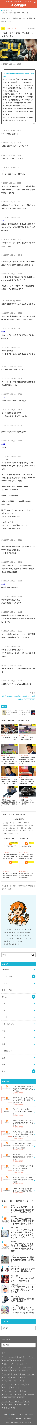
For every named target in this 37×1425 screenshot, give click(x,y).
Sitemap (12, 1414)
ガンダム (6, 1374)
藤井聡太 (6, 1408)
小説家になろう (8, 1051)
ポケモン (24, 1391)
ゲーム (4, 997)
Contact (31, 1414)
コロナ (23, 1374)
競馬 (11, 1404)
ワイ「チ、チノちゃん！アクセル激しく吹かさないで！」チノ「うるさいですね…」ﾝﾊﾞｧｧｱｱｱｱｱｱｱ (22, 1233)
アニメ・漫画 (7, 976)
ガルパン (26, 1370)
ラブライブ (19, 1394)
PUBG (33, 1357)
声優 (3, 1037)
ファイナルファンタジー (11, 1391)
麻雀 (14, 1408)
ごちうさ (6, 1367)
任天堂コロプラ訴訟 (9, 1398)
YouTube (5, 970)
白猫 (5, 1404)
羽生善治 (18, 1404)
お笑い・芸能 (7, 990)
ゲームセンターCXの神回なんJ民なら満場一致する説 (23, 1259)
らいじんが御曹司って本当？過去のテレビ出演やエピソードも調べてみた (22, 1209)
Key (19, 1357)
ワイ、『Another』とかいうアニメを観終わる (23, 1279)
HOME (5, 10)
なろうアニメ (16, 1367)
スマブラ (6, 1377)
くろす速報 (14, 1422)
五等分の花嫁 (30, 1394)
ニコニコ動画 (20, 1384)
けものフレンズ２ (22, 1364)
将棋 (3, 1044)
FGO (5, 1357)
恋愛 (3, 1058)
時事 (9, 10)
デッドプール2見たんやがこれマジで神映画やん (23, 1270)
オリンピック (16, 1370)
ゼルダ (23, 1377)
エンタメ (5, 983)
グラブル (15, 1374)
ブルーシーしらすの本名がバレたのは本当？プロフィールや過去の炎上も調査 (22, 1247)
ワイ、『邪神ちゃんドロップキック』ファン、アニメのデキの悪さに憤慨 (22, 1310)
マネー (4, 1031)
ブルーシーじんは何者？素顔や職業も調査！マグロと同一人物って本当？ (22, 1221)
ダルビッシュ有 (19, 1381)
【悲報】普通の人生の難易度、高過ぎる (22, 1299)
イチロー (6, 1370)
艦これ (27, 1404)
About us (10, 1418)
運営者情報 (27, 1418)
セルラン (15, 1377)
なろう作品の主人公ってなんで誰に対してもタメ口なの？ (22, 1289)
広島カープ (19, 1401)
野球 (3, 1071)
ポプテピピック (8, 1394)
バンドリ (6, 1387)
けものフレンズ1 (8, 1364)
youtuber (6, 1360)
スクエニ (31, 1374)
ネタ (29, 1384)
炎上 (28, 1401)
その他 (4, 1017)
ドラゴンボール (8, 1384)
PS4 (26, 1357)
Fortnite (12, 1357)
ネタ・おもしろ (8, 1024)
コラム (4, 1004)
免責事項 (18, 1418)
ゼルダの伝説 (7, 1381)
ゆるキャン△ (28, 1367)
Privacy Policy (22, 1414)
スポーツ (5, 1010)
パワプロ (15, 1387)
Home (5, 1414)
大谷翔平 (21, 1398)
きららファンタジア (18, 1360)
